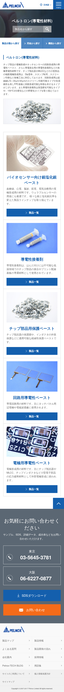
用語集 (37, 665)
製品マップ (8, 640)
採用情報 (39, 657)
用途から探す (33, 43)
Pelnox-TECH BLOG (12, 665)
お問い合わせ (35, 610)
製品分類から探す (10, 43)
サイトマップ (8, 681)
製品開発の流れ (42, 648)
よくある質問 (9, 648)
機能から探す (54, 43)
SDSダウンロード (34, 595)
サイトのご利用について (13, 673)
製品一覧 (34, 212)
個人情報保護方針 (42, 673)
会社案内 (7, 657)
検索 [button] (47, 29)
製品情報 (39, 640)
